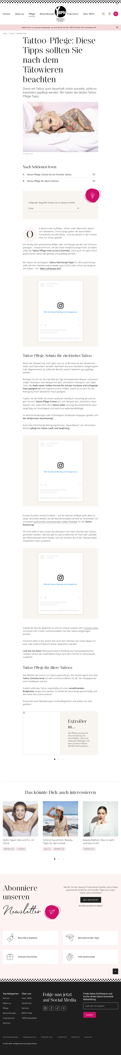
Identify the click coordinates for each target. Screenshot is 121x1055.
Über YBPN (88, 13)
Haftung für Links (46, 1037)
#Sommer (21, 849)
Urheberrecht (62, 1037)
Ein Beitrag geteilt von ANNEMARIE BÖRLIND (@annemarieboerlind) (66, 498)
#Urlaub (47, 849)
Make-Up (7, 1003)
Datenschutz (75, 1037)
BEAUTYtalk (27, 1013)
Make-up (19, 13)
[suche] (103, 13)
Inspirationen (9, 1018)
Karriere (25, 1008)
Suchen (89, 1015)
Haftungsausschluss (29, 1037)
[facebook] (51, 1008)
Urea (30, 208)
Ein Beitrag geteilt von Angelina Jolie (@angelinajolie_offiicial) (63, 338)
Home (5, 33)
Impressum (88, 1037)
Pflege (32, 13)
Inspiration (72, 13)
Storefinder (27, 1003)
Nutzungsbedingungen (10, 1037)
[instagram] (45, 1008)
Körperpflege (21, 33)
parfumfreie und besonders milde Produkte (55, 521)
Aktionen (7, 1023)
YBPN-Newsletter (29, 1018)
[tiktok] (57, 1008)
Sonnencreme (91, 627)
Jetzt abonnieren (90, 899)
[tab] (54, 759)
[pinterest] (63, 1008)
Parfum (6, 13)
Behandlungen (47, 13)
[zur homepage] (60, 14)
